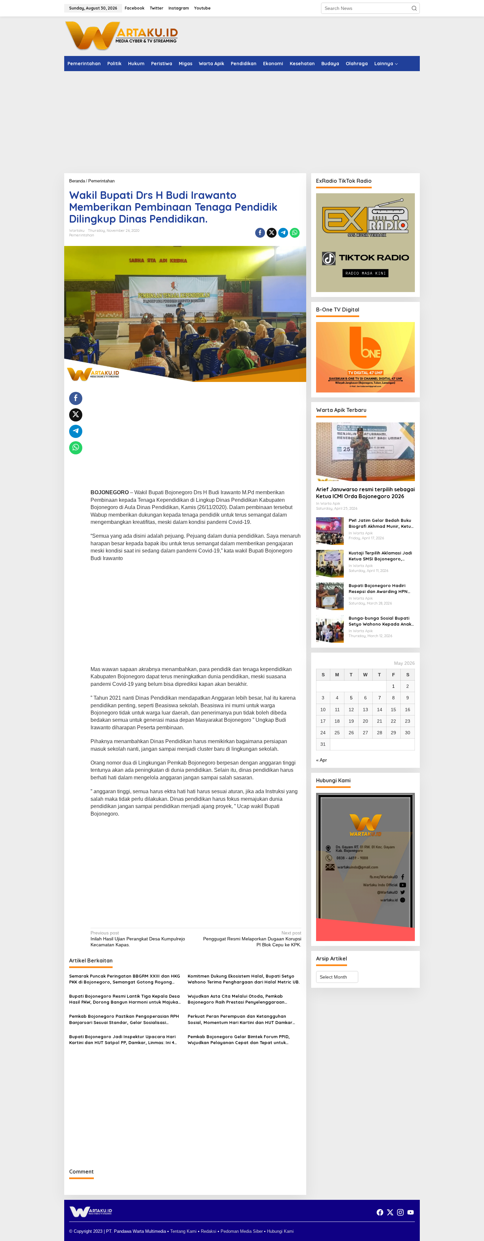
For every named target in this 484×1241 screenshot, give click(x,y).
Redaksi (208, 1231)
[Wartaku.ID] (121, 36)
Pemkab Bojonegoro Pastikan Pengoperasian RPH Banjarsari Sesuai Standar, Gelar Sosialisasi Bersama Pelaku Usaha (124, 1019)
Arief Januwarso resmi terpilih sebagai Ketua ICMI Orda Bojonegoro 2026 (365, 492)
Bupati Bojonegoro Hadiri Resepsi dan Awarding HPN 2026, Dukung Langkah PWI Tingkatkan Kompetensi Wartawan (378, 588)
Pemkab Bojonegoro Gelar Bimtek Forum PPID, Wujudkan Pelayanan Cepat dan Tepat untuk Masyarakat (239, 1039)
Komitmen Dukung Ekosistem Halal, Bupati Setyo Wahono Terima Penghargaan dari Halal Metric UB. (244, 979)
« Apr (321, 760)
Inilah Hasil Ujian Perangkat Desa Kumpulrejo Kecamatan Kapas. (138, 938)
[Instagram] (400, 1212)
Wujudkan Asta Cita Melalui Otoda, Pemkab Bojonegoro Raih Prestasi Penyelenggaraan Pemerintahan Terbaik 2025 (236, 999)
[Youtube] (410, 1212)
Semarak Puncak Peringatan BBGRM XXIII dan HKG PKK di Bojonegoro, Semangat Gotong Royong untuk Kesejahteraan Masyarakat (124, 979)
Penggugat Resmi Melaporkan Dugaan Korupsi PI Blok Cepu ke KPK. (252, 938)
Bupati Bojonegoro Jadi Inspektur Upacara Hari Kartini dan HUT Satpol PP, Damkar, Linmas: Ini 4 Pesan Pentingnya (122, 1039)
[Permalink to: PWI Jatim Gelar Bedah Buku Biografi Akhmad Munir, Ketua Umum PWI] (330, 530)
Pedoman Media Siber (242, 1231)
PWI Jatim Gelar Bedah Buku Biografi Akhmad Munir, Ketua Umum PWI (381, 523)
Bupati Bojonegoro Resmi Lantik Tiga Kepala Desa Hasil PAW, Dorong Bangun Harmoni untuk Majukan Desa (125, 999)
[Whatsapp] (295, 233)
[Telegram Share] (283, 233)
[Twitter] (390, 1212)
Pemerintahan (81, 235)
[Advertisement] (242, 122)
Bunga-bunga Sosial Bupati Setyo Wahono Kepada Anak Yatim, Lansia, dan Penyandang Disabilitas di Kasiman (380, 621)
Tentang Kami (183, 1231)
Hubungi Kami (280, 1231)
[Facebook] (380, 1212)
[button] (414, 8)
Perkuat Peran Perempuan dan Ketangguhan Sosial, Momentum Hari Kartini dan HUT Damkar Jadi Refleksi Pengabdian (240, 1019)
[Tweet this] (272, 233)
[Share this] (260, 233)
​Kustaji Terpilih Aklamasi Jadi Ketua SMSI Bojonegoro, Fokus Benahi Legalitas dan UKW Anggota (380, 556)
